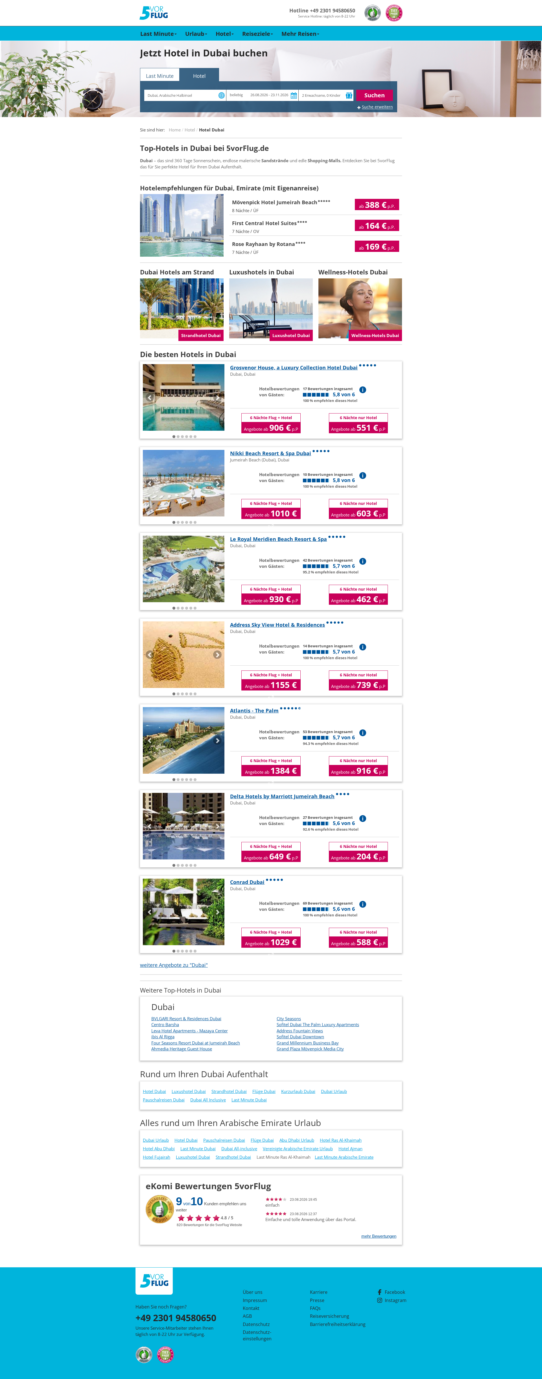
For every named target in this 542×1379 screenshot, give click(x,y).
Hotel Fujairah (156, 1157)
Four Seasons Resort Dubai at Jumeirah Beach (195, 1043)
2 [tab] (178, 437)
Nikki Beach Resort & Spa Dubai (270, 453)
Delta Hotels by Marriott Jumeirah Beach (282, 796)
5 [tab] (191, 437)
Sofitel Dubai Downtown (300, 1036)
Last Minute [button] (157, 34)
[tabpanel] (183, 397)
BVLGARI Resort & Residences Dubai (186, 1018)
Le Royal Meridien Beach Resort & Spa (278, 539)
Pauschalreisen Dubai (164, 1100)
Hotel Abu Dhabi (159, 1148)
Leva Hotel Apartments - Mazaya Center (189, 1030)
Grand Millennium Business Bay (308, 1043)
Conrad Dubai (247, 882)
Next (217, 397)
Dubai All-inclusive (239, 1148)
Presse (317, 1300)
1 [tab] (174, 437)
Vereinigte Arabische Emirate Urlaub (298, 1148)
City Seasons (289, 1018)
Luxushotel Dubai (189, 1091)
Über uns (253, 1292)
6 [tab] (195, 437)
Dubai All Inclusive (208, 1100)
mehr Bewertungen (378, 1236)
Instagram (395, 1300)
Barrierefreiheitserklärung (331, 1324)
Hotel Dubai (154, 1091)
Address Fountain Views (300, 1030)
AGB (247, 1316)
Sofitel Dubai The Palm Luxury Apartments (318, 1024)
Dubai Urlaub (334, 1091)
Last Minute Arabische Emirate (344, 1157)
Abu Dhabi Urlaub (296, 1140)
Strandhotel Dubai (229, 1091)
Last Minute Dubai (249, 1100)
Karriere (318, 1292)
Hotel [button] (223, 34)
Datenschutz (256, 1324)
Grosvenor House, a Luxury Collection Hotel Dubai (294, 367)
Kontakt (251, 1308)
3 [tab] (182, 437)
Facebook (395, 1292)
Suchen (374, 95)
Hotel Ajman (350, 1148)
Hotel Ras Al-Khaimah (341, 1140)
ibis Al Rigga (162, 1036)
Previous (150, 397)
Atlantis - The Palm (254, 710)
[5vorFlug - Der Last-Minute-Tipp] (153, 13)
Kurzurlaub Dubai (298, 1091)
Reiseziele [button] (256, 34)
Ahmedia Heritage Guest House (181, 1049)
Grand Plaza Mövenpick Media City (310, 1049)
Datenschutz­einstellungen (257, 1335)
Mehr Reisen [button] (298, 34)
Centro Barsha (165, 1024)
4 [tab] (186, 437)
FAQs (315, 1308)
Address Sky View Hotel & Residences (277, 624)
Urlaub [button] (194, 34)
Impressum (255, 1300)
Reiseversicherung (329, 1316)
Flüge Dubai (264, 1091)
